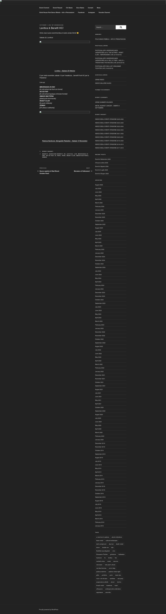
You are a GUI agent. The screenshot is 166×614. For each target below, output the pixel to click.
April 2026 (98, 199)
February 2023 (99, 325)
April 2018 (98, 515)
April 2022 (98, 361)
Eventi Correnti (44, 8)
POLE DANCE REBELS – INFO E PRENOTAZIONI (110, 39)
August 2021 (99, 389)
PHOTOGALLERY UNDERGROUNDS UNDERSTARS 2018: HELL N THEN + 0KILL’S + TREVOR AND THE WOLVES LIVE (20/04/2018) (109, 60)
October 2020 (99, 407)
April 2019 (98, 472)
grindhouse (58, 25)
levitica (70, 154)
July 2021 (98, 393)
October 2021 (99, 382)
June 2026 (98, 192)
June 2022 (98, 353)
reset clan (71, 155)
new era (115, 561)
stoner (113, 582)
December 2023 (100, 292)
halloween (121, 554)
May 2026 (98, 196)
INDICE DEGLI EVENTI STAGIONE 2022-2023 (109, 130)
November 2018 (100, 490)
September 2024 (100, 267)
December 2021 (100, 375)
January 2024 (99, 289)
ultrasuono (99, 589)
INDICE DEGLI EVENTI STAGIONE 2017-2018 (109, 148)
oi (55, 155)
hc (65, 154)
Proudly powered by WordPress (48, 609)
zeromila (108, 592)
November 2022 (100, 336)
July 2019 (98, 461)
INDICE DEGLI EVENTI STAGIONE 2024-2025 (109, 123)
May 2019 (98, 468)
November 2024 (100, 260)
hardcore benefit (56, 154)
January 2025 (99, 253)
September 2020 (100, 411)
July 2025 (98, 231)
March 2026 (99, 203)
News (98, 8)
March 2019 (99, 475)
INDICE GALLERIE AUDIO (103, 83)
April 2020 (98, 429)
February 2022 (99, 368)
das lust (111, 544)
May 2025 (98, 239)
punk (64, 155)
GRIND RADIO (99, 80)
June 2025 (98, 235)
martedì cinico (100, 561)
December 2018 (100, 486)
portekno (104, 575)
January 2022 (99, 371)
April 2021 (98, 404)
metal (109, 561)
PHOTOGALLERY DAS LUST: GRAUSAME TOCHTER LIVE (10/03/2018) (108, 67)
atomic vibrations (117, 537)
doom (98, 547)
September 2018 (100, 497)
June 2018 (98, 508)
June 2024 (98, 274)
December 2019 (100, 443)
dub (112, 547)
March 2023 (99, 321)
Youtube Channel (104, 12)
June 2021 (98, 396)
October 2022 (99, 339)
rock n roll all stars (101, 578)
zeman (44, 157)
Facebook (81, 12)
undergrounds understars (113, 589)
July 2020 (98, 418)
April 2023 (98, 318)
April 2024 (98, 282)
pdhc (59, 155)
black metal (99, 540)
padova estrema (101, 572)
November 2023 (100, 296)
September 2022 (100, 343)
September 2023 (100, 303)
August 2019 (99, 458)
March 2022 (99, 364)
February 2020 (99, 436)
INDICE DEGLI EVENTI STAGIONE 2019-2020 (109, 141)
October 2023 (99, 300)
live (75, 154)
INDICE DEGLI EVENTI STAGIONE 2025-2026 (109, 119)
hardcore (99, 558)
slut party (120, 578)
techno (119, 582)
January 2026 (99, 210)
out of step (112, 568)
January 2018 (99, 526)
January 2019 (99, 483)
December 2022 (100, 332)
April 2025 (98, 242)
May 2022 (98, 357)
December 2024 (100, 257)
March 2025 (99, 246)
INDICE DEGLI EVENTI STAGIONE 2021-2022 (109, 133)
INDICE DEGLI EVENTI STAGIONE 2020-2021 (109, 137)
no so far (50, 155)
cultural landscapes (111, 540)
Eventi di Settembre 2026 (103, 159)
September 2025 (100, 224)
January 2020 (99, 440)
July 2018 (98, 504)
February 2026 (99, 206)
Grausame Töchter (102, 554)
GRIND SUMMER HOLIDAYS (104, 102)
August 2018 (99, 501)
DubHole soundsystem (103, 551)
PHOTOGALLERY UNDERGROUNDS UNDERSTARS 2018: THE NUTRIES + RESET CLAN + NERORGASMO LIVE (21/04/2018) (109, 52)
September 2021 (100, 386)
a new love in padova (102, 537)
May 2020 (98, 425)
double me (105, 547)
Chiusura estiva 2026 (101, 163)
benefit (45, 154)
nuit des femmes (101, 568)
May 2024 (98, 278)
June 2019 (98, 465)
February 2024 (99, 285)
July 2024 (98, 271)
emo (113, 551)
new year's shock (110, 565)
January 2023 (99, 328)
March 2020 (99, 432)
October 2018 (99, 493)
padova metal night (114, 572)
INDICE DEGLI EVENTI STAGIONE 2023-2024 (109, 126)
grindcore (113, 554)
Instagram (91, 12)
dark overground (101, 544)
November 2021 (100, 379)
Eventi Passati (57, 8)
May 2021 (98, 400)
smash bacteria (82, 155)
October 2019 (99, 450)
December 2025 (100, 214)
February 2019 (99, 479)
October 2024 (99, 264)
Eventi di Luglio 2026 (101, 170)
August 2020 (99, 414)
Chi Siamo (69, 8)
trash (116, 585)
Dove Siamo (80, 8)
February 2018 (99, 522)
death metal (119, 544)
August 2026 (99, 185)
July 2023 (98, 307)
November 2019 (100, 447)
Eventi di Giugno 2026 (102, 173)
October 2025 (99, 221)
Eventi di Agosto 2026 (101, 166)
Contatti (90, 8)
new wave (99, 565)
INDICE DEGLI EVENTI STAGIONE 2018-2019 (109, 144)
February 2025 (99, 249)
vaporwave (99, 592)
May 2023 (98, 314)
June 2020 (98, 422)
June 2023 (98, 310)
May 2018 (98, 511)
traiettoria (109, 585)
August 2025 (99, 228)
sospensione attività (102, 582)
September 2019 (100, 454)
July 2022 (98, 350)
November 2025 (100, 217)
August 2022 (99, 346)
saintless (112, 578)
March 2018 (99, 519)
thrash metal (100, 585)
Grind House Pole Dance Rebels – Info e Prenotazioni (56, 12)
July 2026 (98, 188)
